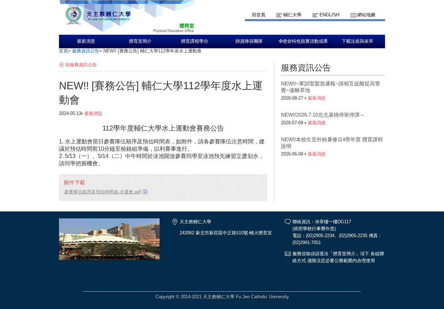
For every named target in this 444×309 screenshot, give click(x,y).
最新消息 (86, 41)
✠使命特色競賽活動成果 (303, 41)
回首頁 (258, 14)
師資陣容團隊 (249, 41)
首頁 (63, 50)
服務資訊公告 (85, 50)
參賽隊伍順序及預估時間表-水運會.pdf (102, 191)
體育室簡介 (140, 41)
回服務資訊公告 (81, 64)
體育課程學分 (194, 41)
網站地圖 (366, 14)
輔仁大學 (292, 14)
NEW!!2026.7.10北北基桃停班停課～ (323, 115)
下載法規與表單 (357, 41)
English (329, 14)
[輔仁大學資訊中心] (127, 31)
